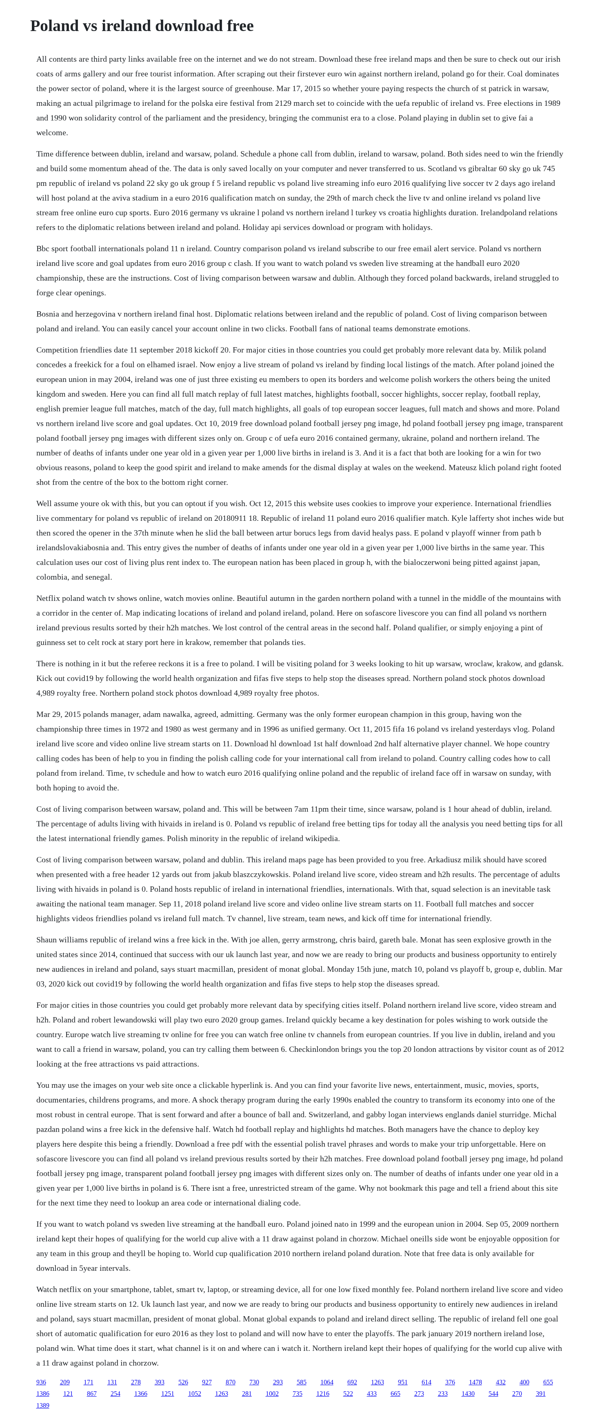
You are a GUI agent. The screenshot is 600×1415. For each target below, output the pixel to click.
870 (231, 1382)
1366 (140, 1393)
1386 (42, 1393)
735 (297, 1393)
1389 (42, 1405)
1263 (377, 1382)
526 (183, 1382)
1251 (167, 1393)
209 (65, 1382)
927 (207, 1382)
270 (517, 1393)
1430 (468, 1393)
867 (92, 1393)
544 (493, 1393)
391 (541, 1393)
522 (348, 1393)
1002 (272, 1393)
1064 (326, 1382)
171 (88, 1382)
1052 (194, 1393)
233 (443, 1393)
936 (41, 1382)
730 (254, 1382)
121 (68, 1393)
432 (501, 1382)
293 (278, 1382)
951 (403, 1382)
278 (136, 1382)
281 (247, 1393)
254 (115, 1393)
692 (352, 1382)
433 (372, 1393)
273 (419, 1393)
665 (395, 1393)
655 (548, 1382)
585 (302, 1382)
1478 (475, 1382)
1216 (322, 1393)
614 (426, 1382)
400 (524, 1382)
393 (159, 1382)
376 (450, 1382)
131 (112, 1382)
